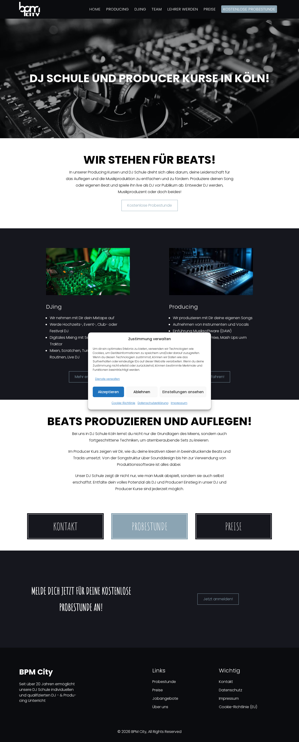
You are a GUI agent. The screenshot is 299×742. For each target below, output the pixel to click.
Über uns (160, 707)
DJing (140, 9)
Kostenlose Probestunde (249, 9)
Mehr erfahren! (211, 376)
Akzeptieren (108, 391)
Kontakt (65, 526)
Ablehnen (141, 391)
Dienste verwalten (107, 379)
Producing (117, 9)
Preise (209, 9)
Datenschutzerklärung (153, 403)
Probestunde (149, 526)
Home (94, 9)
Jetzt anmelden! (218, 599)
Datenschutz (230, 690)
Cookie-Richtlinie (123, 403)
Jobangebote (165, 698)
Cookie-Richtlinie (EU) (238, 707)
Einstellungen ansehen (183, 391)
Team (157, 9)
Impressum (179, 403)
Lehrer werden (182, 9)
